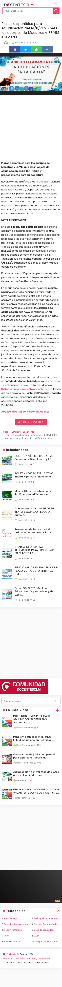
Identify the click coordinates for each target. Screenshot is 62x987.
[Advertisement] (31, 128)
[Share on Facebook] (14, 49)
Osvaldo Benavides (43, 930)
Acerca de (8, 958)
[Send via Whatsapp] (36, 49)
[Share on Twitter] (25, 49)
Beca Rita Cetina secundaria (18, 924)
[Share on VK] (47, 49)
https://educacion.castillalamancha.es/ (25, 389)
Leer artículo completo (29, 421)
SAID (36, 935)
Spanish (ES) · (27, 954)
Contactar (20, 958)
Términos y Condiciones (38, 958)
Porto (7, 935)
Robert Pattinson (13, 930)
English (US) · (13, 954)
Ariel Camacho (10, 918)
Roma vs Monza (12, 941)
